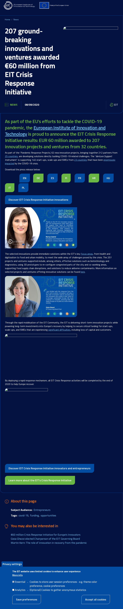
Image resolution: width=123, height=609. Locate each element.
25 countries (11, 156)
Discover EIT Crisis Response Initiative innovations (38, 200)
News (16, 19)
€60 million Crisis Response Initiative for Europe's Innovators (45, 535)
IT (10, 188)
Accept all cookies (95, 599)
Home (7, 19)
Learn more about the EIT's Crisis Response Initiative (40, 480)
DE (38, 178)
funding (34, 515)
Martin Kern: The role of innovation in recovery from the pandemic (49, 543)
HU (108, 178)
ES (52, 178)
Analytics (20, 590)
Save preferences (26, 599)
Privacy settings (12, 564)
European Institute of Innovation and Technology (55, 130)
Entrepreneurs (42, 510)
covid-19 (23, 515)
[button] (41, 229)
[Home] (19, 5)
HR (94, 178)
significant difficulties (59, 330)
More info (17, 575)
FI (66, 178)
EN (24, 178)
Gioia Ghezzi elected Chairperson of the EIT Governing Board (45, 539)
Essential (20, 582)
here (83, 272)
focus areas (87, 254)
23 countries (80, 160)
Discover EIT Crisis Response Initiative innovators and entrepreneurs (49, 468)
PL (23, 188)
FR (79, 178)
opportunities (48, 515)
